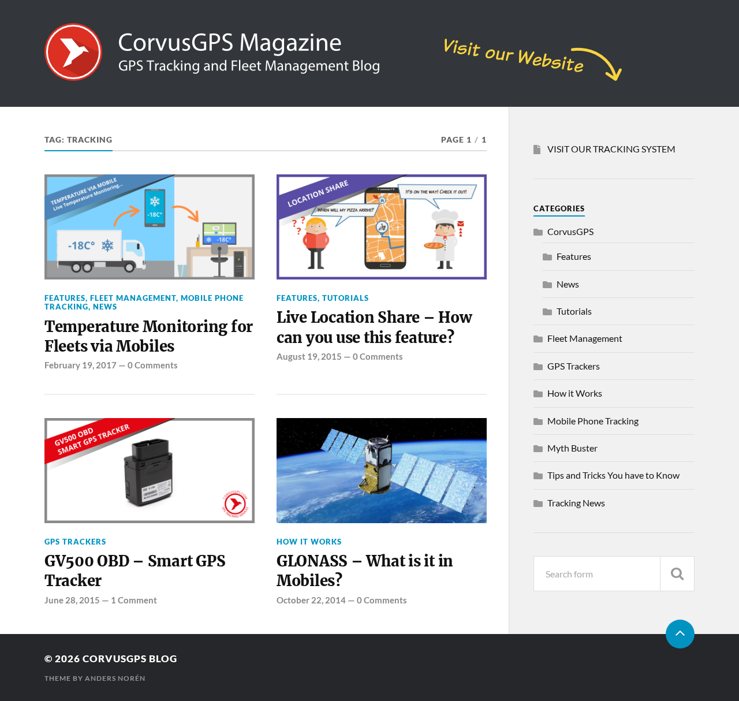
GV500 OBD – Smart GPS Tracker (135, 571)
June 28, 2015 (72, 600)
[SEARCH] (677, 573)
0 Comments (153, 365)
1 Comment (134, 600)
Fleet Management (133, 298)
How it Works (309, 541)
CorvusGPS (570, 231)
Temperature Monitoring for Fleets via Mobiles (148, 337)
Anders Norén (115, 678)
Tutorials (345, 298)
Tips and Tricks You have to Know (613, 474)
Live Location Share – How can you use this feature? (374, 327)
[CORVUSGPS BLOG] (333, 75)
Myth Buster (572, 447)
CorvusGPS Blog (130, 658)
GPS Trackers (75, 541)
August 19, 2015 (309, 356)
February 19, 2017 (80, 365)
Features (64, 298)
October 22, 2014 (311, 600)
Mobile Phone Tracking (593, 420)
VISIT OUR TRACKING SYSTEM (611, 148)
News (105, 306)
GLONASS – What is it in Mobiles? (365, 571)
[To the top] (680, 634)
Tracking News (576, 502)
